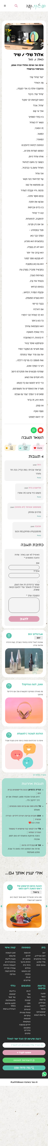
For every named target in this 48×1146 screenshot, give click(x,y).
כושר (43, 996)
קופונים (12, 994)
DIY (38, 637)
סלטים (27, 1033)
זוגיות (28, 977)
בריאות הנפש (39, 1015)
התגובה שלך (32, 595)
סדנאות (12, 955)
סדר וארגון (33, 892)
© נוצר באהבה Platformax (24, 1082)
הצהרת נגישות (9, 1009)
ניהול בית (26, 965)
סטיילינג (41, 1002)
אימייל (36, 571)
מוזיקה (12, 974)
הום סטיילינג (40, 955)
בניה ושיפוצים (39, 959)
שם (37, 563)
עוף (29, 994)
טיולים (27, 968)
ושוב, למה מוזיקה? (32, 684)
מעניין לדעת (10, 959)
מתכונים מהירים (27, 1029)
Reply (39, 477)
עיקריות (27, 1015)
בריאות (42, 999)
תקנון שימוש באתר (10, 1004)
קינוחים (27, 1009)
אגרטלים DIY (35, 634)
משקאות (26, 1021)
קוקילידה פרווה (28, 845)
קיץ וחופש (26, 971)
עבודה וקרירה (9, 968)
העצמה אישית (9, 965)
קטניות (27, 1000)
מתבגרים (26, 959)
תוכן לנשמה (10, 952)
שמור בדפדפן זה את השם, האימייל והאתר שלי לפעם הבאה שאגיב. (24, 587)
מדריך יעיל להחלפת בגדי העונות (28, 887)
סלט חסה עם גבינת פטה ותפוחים (23, 806)
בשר (28, 997)
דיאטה (42, 1005)
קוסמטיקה (40, 1012)
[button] (5, 5)
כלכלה (27, 974)
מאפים (27, 1006)
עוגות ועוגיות (25, 1012)
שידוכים (27, 980)
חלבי (28, 1003)
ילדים (28, 955)
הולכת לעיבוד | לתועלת (30, 733)
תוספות (27, 1018)
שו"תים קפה (10, 971)
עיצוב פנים (40, 965)
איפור (43, 1009)
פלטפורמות (10, 1000)
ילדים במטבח (24, 1024)
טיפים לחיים (10, 962)
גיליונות (12, 991)
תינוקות (27, 952)
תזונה (43, 993)
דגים (28, 991)
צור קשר (11, 997)
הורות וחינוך (25, 962)
